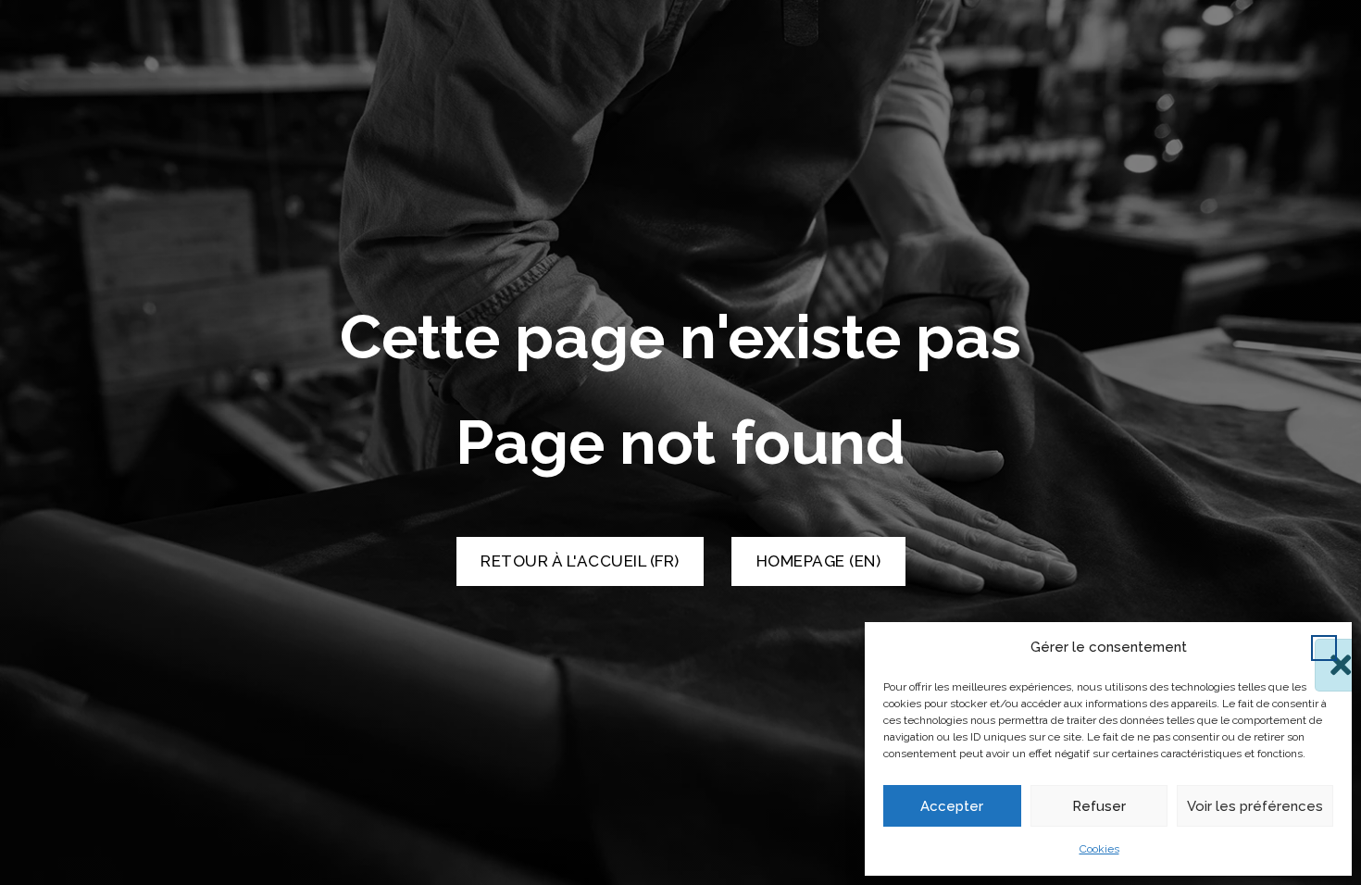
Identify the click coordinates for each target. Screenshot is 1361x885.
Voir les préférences (1255, 806)
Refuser (1099, 806)
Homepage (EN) (818, 561)
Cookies (1099, 848)
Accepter (951, 806)
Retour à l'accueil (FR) (580, 561)
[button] (1324, 648)
